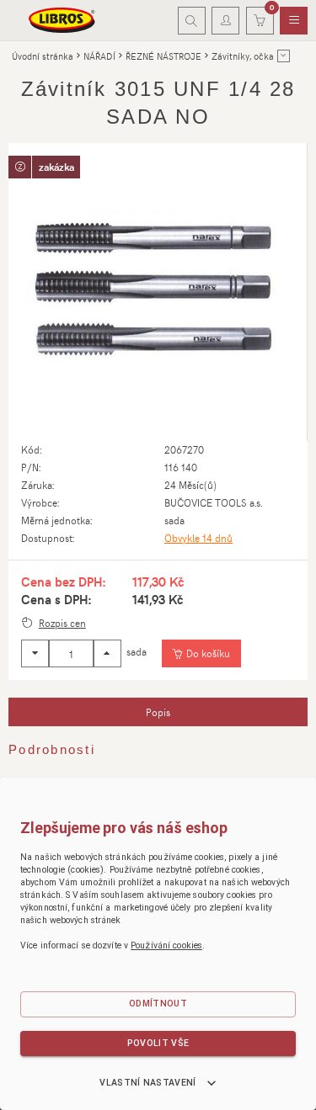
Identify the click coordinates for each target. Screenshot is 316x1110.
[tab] (158, 712)
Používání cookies (166, 945)
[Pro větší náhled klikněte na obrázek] (157, 292)
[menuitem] (294, 21)
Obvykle (198, 537)
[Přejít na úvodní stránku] (62, 20)
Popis (158, 712)
